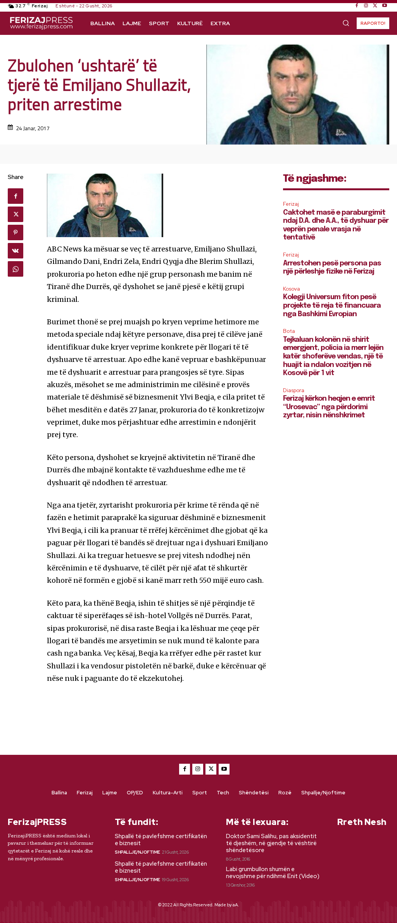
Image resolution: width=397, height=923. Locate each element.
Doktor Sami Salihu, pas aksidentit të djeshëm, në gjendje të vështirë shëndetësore (271, 843)
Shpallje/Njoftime (137, 852)
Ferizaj (291, 204)
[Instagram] (366, 5)
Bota (289, 331)
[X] (375, 5)
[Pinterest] (15, 232)
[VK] (15, 250)
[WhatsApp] (15, 269)
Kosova (291, 289)
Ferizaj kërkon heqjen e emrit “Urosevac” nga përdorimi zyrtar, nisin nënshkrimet (329, 407)
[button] (345, 22)
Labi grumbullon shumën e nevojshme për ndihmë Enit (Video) (272, 872)
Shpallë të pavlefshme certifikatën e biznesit (161, 839)
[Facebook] (356, 5)
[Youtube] (384, 5)
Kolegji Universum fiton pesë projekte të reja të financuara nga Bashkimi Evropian (332, 305)
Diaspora (293, 390)
